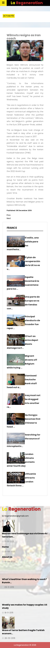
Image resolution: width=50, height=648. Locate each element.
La (27, 3)
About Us (7, 557)
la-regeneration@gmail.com (15, 516)
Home (5, 546)
